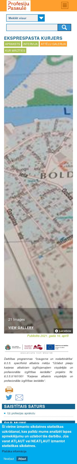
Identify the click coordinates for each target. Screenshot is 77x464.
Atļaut (22, 458)
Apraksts (12, 44)
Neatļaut (9, 458)
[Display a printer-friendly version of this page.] (9, 389)
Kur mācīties (15, 50)
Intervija (30, 44)
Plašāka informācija (14, 451)
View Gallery (21, 328)
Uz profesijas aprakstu (21, 413)
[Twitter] (9, 400)
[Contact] (19, 400)
